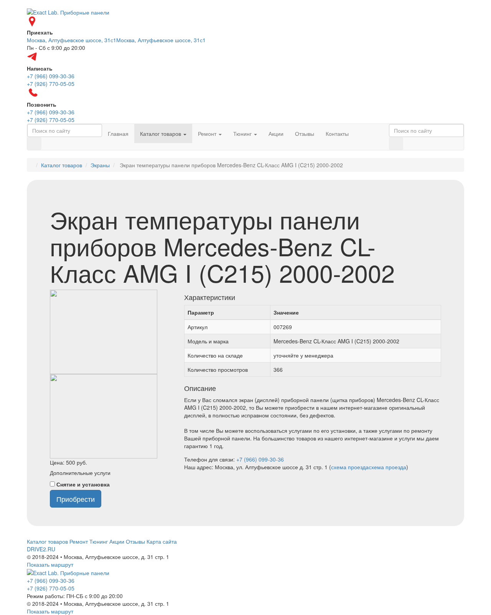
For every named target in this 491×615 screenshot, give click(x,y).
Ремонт (208, 133)
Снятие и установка (83, 484)
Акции (276, 133)
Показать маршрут (50, 564)
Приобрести (75, 499)
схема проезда (350, 467)
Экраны (100, 165)
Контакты (337, 133)
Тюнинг (243, 133)
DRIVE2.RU (41, 549)
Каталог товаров (161, 133)
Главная (118, 133)
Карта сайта (162, 541)
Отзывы (304, 133)
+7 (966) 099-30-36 (260, 459)
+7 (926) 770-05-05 (50, 588)
